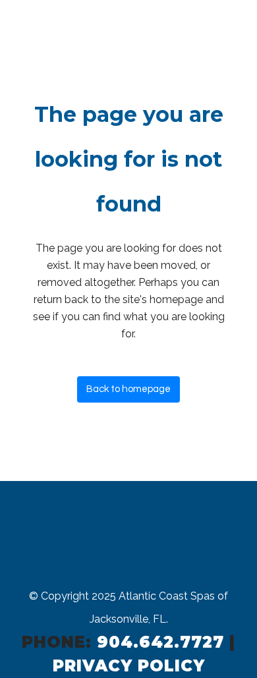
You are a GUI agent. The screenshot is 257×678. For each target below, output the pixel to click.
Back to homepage (128, 389)
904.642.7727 (160, 642)
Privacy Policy (129, 665)
